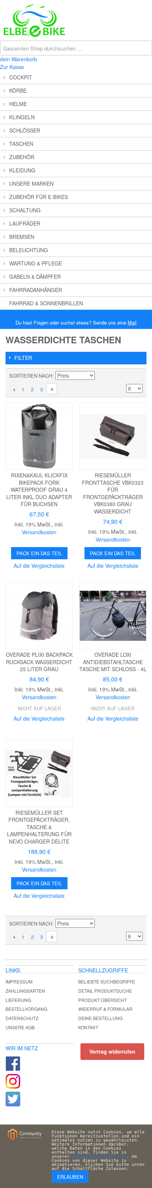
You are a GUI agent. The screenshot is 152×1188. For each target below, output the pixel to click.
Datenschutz (22, 1018)
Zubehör (21, 157)
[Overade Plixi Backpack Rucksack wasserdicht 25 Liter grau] (39, 615)
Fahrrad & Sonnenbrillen (46, 303)
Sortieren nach (30, 375)
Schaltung (25, 210)
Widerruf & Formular (105, 1009)
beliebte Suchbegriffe (106, 981)
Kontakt (88, 1027)
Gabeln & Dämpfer (35, 276)
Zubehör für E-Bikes (38, 196)
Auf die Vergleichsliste (39, 565)
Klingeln (22, 117)
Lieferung (18, 1000)
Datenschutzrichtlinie (99, 1156)
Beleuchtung (28, 250)
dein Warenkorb (18, 59)
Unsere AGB (20, 1027)
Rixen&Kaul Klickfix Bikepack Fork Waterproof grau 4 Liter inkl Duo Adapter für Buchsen (39, 489)
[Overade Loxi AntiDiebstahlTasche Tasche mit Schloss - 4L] (112, 615)
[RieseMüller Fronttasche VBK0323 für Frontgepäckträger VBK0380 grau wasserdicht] (112, 436)
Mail (132, 322)
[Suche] (144, 7)
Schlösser (24, 130)
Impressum (19, 981)
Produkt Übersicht (102, 1000)
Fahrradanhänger (35, 289)
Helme (18, 103)
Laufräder (24, 223)
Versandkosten (39, 532)
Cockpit (20, 77)
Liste (137, 375)
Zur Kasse (12, 67)
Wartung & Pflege (35, 263)
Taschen (21, 143)
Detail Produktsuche (105, 991)
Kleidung (22, 170)
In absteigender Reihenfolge (101, 375)
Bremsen (21, 236)
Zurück (13, 389)
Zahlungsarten (25, 991)
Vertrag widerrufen (112, 1051)
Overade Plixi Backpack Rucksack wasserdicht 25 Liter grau (39, 662)
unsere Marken (31, 183)
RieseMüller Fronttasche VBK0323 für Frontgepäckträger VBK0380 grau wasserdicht (113, 493)
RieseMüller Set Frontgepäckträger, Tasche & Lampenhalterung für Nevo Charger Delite (39, 827)
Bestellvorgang (26, 1009)
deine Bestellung (100, 1018)
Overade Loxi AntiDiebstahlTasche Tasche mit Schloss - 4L (112, 662)
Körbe (18, 90)
